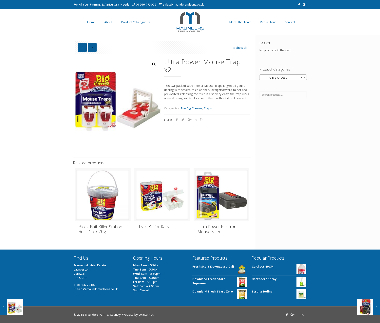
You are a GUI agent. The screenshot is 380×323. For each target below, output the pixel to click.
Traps (208, 108)
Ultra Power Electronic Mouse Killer (218, 229)
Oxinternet (146, 314)
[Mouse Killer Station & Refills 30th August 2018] (368, 307)
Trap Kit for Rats (153, 227)
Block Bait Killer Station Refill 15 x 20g (100, 229)
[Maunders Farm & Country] (190, 22)
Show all (241, 48)
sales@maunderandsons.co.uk (183, 4)
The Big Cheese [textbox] (282, 77)
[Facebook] (299, 4)
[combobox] (283, 77)
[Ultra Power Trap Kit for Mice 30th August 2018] (11, 307)
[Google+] (304, 4)
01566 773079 (146, 4)
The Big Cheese (191, 108)
